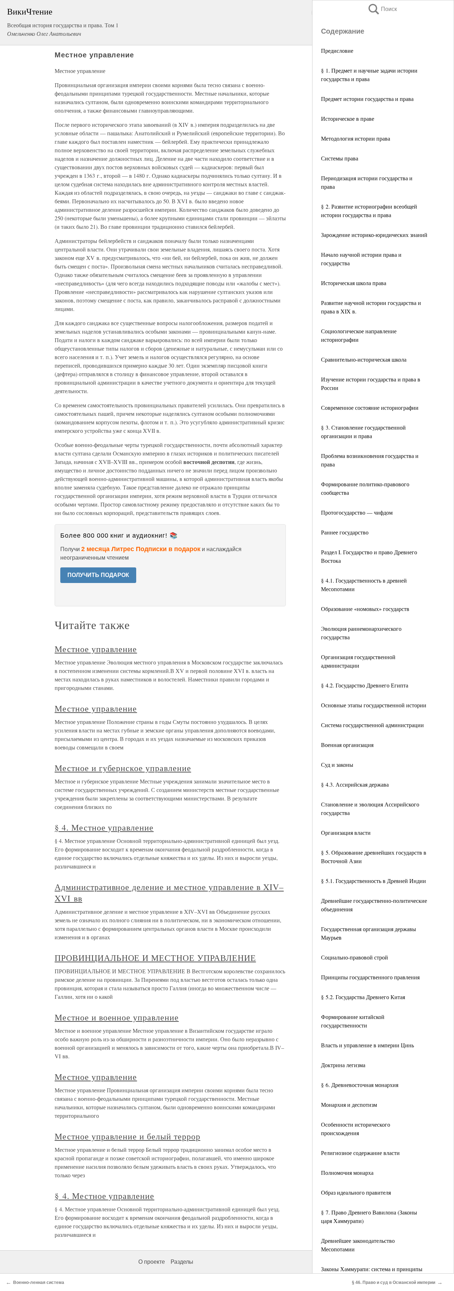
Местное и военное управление (117, 1017)
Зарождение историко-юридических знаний (374, 234)
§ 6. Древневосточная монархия (359, 1084)
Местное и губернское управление (123, 768)
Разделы (182, 1262)
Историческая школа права (353, 283)
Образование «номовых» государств (365, 608)
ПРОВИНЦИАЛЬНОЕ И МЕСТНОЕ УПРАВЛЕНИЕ (155, 957)
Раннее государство (345, 532)
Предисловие (337, 50)
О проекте (151, 1262)
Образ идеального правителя (356, 1192)
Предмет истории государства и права (367, 98)
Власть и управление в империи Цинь (367, 1045)
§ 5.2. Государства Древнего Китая (363, 997)
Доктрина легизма (343, 1065)
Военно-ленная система (38, 1282)
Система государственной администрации (372, 725)
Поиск (382, 9)
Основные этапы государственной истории (373, 705)
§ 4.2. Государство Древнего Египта (364, 685)
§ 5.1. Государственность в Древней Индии (373, 880)
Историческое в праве (347, 118)
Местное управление (96, 649)
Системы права (339, 158)
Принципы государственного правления (370, 977)
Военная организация (347, 744)
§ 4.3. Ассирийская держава (355, 784)
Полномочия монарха (347, 1172)
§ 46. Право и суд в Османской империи (393, 1282)
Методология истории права (355, 138)
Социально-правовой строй (354, 957)
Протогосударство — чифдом (357, 512)
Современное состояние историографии (370, 407)
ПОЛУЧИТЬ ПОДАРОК (98, 575)
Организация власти (346, 832)
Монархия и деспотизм (349, 1104)
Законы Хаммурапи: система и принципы (371, 1269)
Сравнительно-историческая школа (363, 359)
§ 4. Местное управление (104, 827)
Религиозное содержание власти (360, 1152)
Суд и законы (337, 764)
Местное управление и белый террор (127, 1136)
